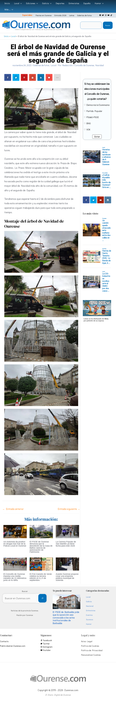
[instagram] (106, 15)
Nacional (89, 606)
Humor (89, 624)
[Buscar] (42, 598)
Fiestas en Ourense (44, 15)
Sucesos (89, 619)
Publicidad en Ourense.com (12, 645)
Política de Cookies (90, 645)
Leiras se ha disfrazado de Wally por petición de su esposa (96, 320)
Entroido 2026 (60, 15)
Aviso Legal (86, 641)
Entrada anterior (13, 509)
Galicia (89, 601)
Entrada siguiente (69, 509)
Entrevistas (90, 610)
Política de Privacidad (91, 650)
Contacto (4, 641)
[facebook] (100, 15)
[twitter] (103, 15)
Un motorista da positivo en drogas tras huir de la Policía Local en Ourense (14, 544)
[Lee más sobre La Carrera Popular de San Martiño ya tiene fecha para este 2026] (67, 531)
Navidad (99, 65)
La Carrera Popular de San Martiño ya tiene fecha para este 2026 (66, 544)
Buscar (107, 25)
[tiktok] (111, 15)
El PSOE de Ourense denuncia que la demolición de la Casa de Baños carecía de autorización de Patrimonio (41, 547)
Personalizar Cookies (91, 654)
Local (53, 65)
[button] (20, 3)
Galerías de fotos (84, 15)
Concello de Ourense (84, 65)
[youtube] (109, 15)
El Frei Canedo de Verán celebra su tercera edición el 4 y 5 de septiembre (41, 577)
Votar (97, 136)
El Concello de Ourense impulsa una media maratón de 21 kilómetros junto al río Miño (14, 577)
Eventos (89, 615)
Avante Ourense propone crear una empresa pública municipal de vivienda (67, 577)
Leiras (71, 15)
